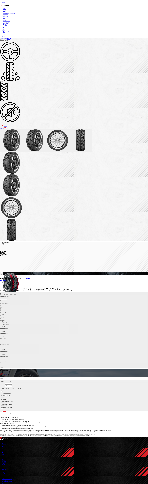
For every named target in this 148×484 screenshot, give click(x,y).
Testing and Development (6, 21)
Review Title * (3, 383)
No (2, 391)
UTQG (4, 28)
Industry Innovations (5, 23)
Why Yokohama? (4, 444)
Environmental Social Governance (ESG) (7, 479)
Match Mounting (5, 24)
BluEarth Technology (4, 469)
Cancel (1, 411)
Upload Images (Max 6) (4, 388)
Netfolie (3, 483)
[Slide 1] (11, 140)
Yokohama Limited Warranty (6, 31)
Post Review (4, 411)
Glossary (4, 20)
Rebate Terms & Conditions (5, 480)
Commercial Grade (4, 461)
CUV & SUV (9, 38)
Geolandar (3, 453)
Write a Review (8, 39)
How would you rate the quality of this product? (7, 401)
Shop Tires (3, 472)
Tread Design (5, 26)
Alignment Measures (5, 16)
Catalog (4, 29)
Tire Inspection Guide (6, 22)
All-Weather (3, 460)
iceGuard (4, 10)
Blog (4, 32)
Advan (3, 451)
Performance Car (5, 38)
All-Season (1, 38)
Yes (2, 390)
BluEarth (4, 9)
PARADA (4, 11)
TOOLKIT (3, 15)
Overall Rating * (3, 381)
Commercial (3, 1)
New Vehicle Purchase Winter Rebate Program (9, 13)
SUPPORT (3, 30)
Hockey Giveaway (5, 14)
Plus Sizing (4, 27)
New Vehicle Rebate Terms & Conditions (7, 481)
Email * (2, 395)
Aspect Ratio (5, 17)
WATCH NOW (1, 274)
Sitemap (3, 448)
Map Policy (3, 478)
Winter (2, 459)
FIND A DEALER (4, 36)
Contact (3, 447)
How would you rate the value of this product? (6, 404)
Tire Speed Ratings (5, 19)
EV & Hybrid (3, 464)
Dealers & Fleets (4, 3)
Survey (4, 34)
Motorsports (3, 2)
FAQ (4, 33)
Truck (2, 465)
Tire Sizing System (5, 25)
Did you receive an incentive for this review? (6, 407)
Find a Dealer (3, 473)
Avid (4, 8)
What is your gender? (3, 399)
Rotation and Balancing (6, 18)
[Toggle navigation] (10, 5)
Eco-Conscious (4, 462)
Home (2, 443)
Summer (3, 458)
